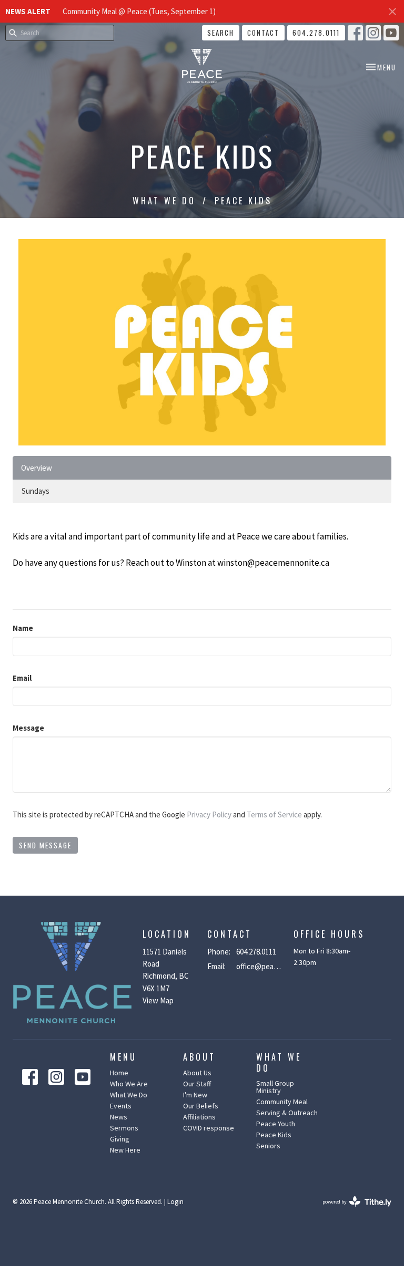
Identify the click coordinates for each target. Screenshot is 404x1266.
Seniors (268, 1145)
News (118, 1117)
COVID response (208, 1128)
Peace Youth (275, 1123)
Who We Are (129, 1083)
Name (23, 628)
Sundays (35, 491)
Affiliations (199, 1117)
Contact (263, 32)
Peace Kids (273, 1134)
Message (28, 728)
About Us (197, 1072)
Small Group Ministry (275, 1086)
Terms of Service (274, 814)
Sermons (124, 1128)
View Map (158, 1000)
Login (175, 1201)
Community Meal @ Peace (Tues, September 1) (139, 11)
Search (220, 32)
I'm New (195, 1094)
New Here (125, 1150)
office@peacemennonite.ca (259, 966)
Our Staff (197, 1083)
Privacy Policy (209, 814)
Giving (119, 1139)
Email (22, 678)
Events (121, 1106)
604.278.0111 (316, 32)
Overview (36, 468)
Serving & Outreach (287, 1112)
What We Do (164, 200)
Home (119, 1072)
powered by (350, 1210)
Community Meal (282, 1101)
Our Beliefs (200, 1106)
